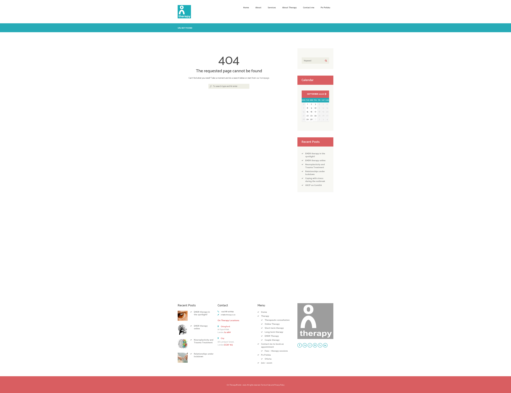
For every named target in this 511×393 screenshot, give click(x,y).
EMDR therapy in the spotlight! (315, 155)
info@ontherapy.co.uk (228, 315)
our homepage (263, 78)
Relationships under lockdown (315, 173)
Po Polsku (266, 355)
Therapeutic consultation (277, 320)
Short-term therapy (274, 328)
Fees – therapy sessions (276, 351)
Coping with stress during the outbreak (315, 180)
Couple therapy (272, 340)
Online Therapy (272, 324)
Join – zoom (266, 363)
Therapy (265, 316)
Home (264, 312)
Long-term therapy (274, 332)
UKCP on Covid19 (313, 185)
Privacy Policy (279, 385)
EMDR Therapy (272, 336)
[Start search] (210, 86)
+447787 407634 (227, 311)
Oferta (268, 359)
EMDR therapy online (315, 160)
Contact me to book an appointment (272, 345)
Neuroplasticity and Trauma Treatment (315, 166)
